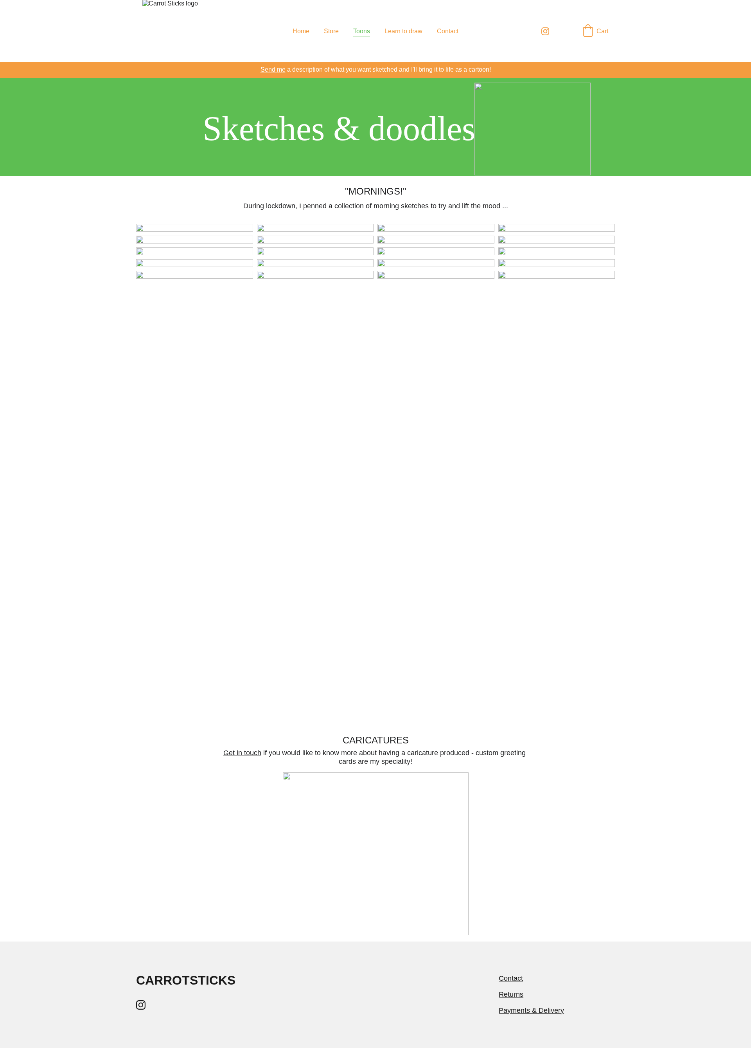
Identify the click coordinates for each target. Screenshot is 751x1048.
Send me (273, 69)
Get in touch (242, 753)
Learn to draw (403, 31)
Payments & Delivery (531, 1010)
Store (331, 31)
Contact (447, 31)
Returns (511, 994)
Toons (361, 31)
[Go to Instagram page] (545, 31)
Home (301, 31)
